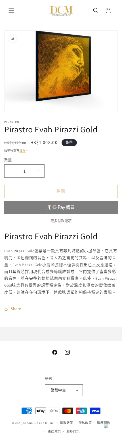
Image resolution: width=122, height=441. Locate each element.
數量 (8, 159)
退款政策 (66, 423)
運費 (23, 150)
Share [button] (16, 308)
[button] (11, 10)
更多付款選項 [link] (61, 221)
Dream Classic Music (38, 423)
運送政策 (54, 431)
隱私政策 (85, 423)
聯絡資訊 (73, 431)
